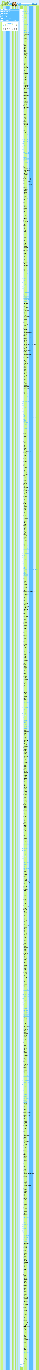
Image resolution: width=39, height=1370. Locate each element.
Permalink (26, 134)
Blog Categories (6, 9)
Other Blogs (5, 17)
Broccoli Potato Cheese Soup (26, 1238)
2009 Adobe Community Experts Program (27, 1012)
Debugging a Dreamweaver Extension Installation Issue (28, 297)
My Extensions (6, 11)
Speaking (4, 15)
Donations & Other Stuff (9, 20)
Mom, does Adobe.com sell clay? (27, 1098)
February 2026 (10, 23)
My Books (5, 13)
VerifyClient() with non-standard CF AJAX (28, 158)
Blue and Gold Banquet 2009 (26, 724)
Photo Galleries (6, 18)
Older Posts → (21, 1366)
